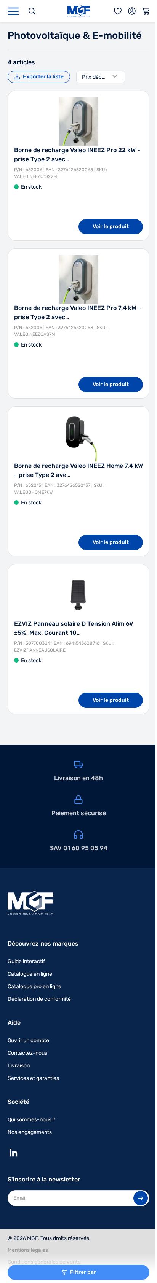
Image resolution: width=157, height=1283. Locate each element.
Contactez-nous (27, 1053)
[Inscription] (140, 1198)
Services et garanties (33, 1078)
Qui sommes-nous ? (31, 1119)
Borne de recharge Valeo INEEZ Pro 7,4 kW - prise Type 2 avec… (77, 312)
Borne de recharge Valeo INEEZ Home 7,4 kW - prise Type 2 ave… (78, 470)
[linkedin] (13, 1152)
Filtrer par (83, 1272)
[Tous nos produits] (13, 11)
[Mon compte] (132, 11)
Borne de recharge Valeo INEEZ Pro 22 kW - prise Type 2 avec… (77, 154)
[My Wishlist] (118, 11)
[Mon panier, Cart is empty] (146, 11)
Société (18, 1101)
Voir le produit (111, 226)
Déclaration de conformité (39, 999)
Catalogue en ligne (30, 974)
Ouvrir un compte (28, 1040)
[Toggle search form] (32, 11)
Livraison (19, 1065)
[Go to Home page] (78, 11)
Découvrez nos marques (43, 943)
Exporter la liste (43, 76)
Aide (14, 1022)
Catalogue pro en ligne (34, 986)
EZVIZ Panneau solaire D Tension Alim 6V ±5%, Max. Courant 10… (73, 628)
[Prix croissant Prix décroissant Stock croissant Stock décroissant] (100, 77)
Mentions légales (28, 1250)
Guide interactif (26, 961)
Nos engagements (30, 1132)
